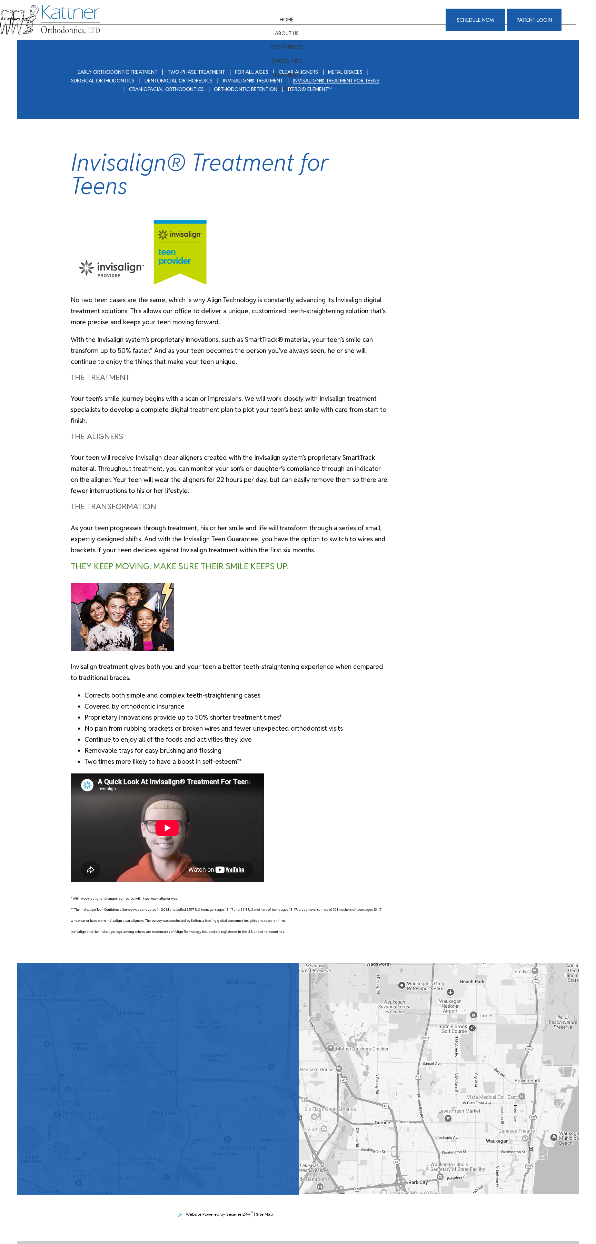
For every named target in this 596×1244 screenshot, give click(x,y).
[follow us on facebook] (143, 1143)
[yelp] (159, 1143)
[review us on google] (151, 1143)
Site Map (264, 1214)
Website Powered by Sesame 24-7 (219, 1214)
